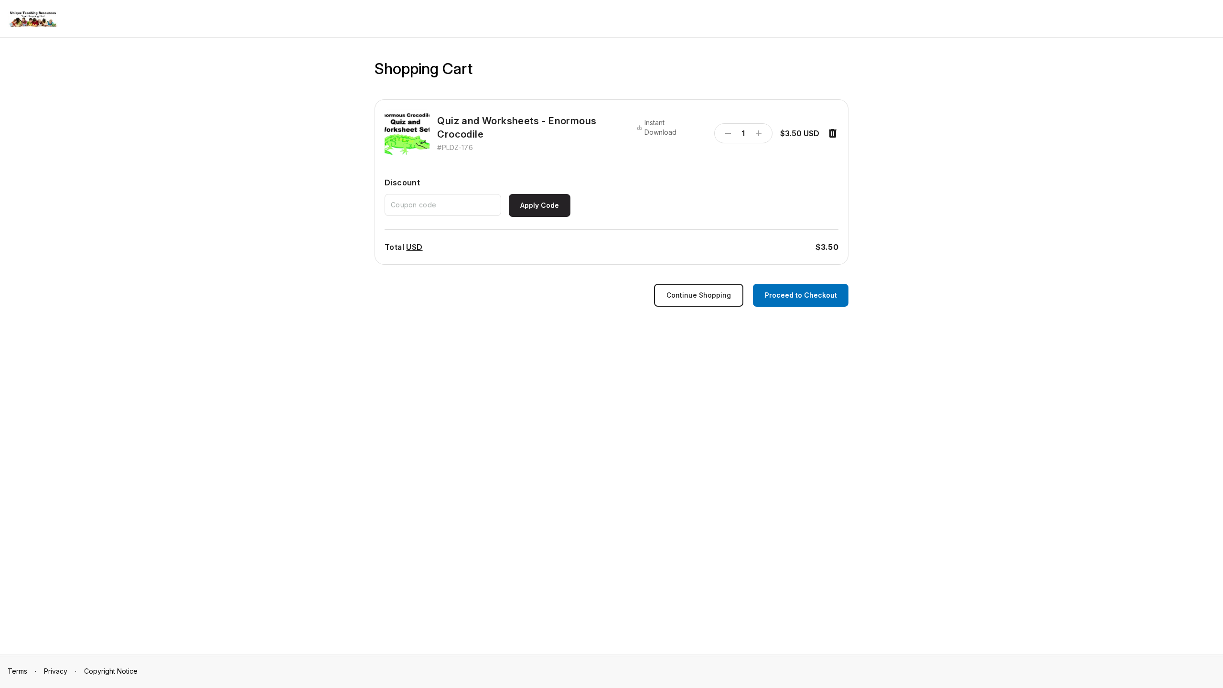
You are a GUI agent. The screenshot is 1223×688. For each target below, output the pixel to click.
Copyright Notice (111, 671)
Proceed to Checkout (801, 295)
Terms (17, 671)
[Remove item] (832, 133)
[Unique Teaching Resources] (33, 19)
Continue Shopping (698, 295)
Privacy (55, 671)
